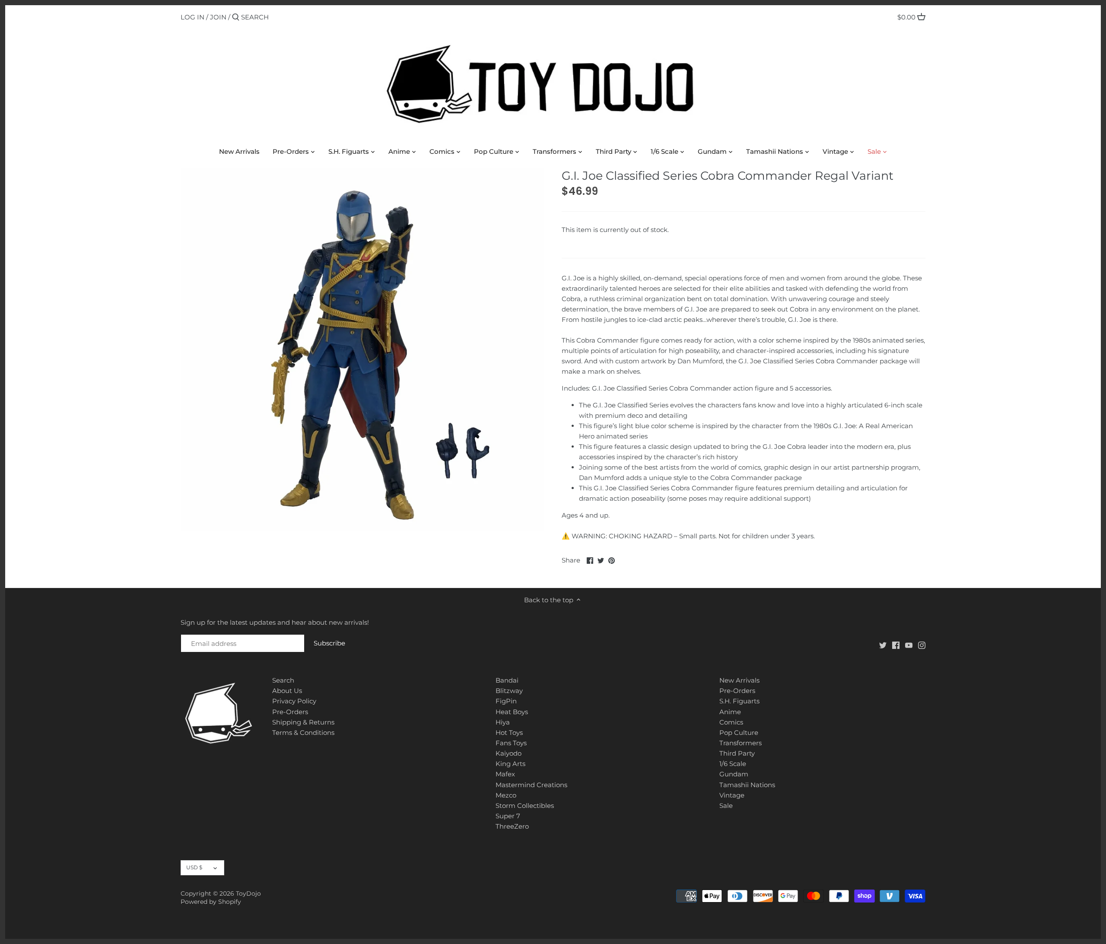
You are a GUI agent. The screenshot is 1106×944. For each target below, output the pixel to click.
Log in (192, 17)
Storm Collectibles (525, 805)
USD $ (194, 867)
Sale (726, 805)
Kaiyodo (508, 753)
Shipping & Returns (303, 722)
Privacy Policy (294, 701)
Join (218, 17)
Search (283, 680)
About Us (287, 691)
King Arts (510, 764)
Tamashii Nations (747, 785)
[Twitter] (883, 644)
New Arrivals (739, 680)
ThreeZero (512, 826)
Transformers (740, 743)
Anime (730, 712)
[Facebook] (895, 644)
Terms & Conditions (303, 732)
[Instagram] (921, 644)
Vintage (731, 795)
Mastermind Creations (531, 785)
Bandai (507, 680)
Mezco (506, 795)
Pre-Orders (290, 712)
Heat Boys (512, 712)
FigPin (506, 701)
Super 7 (508, 816)
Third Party (737, 753)
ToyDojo (248, 893)
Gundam (733, 774)
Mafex (505, 774)
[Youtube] (908, 644)
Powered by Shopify (211, 901)
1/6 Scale (732, 764)
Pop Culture (738, 732)
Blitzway (509, 691)
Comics (731, 722)
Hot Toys (509, 732)
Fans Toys (511, 743)
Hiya (503, 722)
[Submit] (235, 17)
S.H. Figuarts (739, 701)
